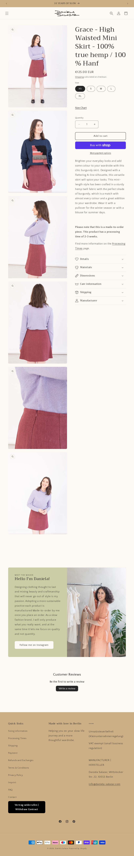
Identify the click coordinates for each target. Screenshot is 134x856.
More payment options (100, 153)
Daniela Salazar (61, 848)
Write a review (67, 688)
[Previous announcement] (6, 3)
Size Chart (81, 107)
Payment (12, 753)
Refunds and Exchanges (21, 760)
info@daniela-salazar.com (104, 784)
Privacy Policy (15, 775)
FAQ (10, 790)
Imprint (12, 782)
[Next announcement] (127, 3)
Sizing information (18, 731)
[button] (6, 13)
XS (80, 88)
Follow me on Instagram (34, 645)
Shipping (79, 77)
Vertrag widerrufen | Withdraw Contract (27, 807)
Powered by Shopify (78, 848)
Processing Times (17, 738)
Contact (12, 797)
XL (80, 96)
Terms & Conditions (18, 768)
